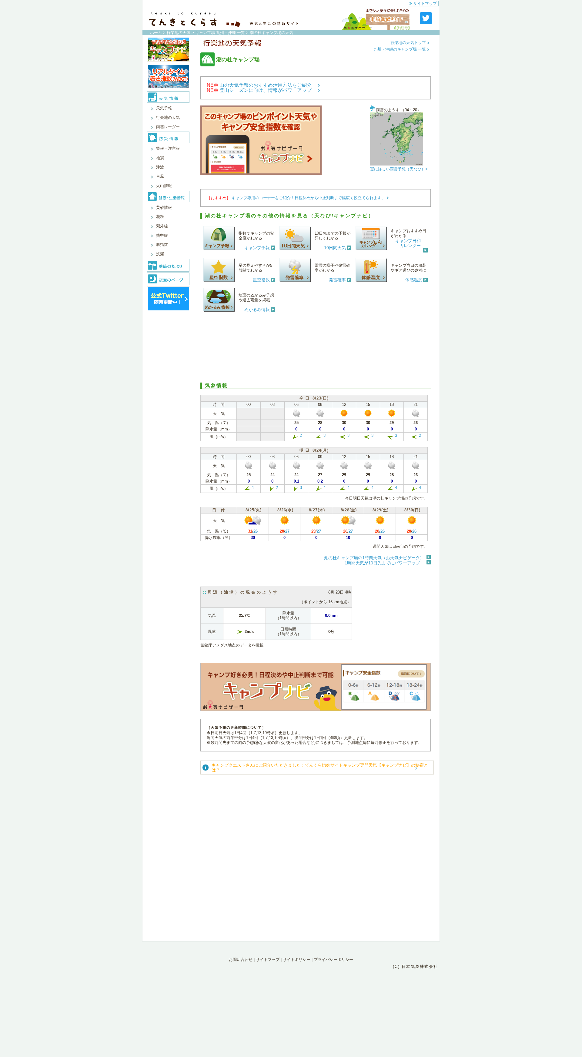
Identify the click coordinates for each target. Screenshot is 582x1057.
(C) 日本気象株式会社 (415, 966)
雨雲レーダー (168, 127)
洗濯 (160, 254)
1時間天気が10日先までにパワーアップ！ (384, 562)
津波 (160, 167)
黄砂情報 (164, 207)
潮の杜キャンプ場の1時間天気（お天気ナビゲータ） (374, 557)
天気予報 (164, 108)
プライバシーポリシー (333, 959)
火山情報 (164, 185)
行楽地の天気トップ (408, 42)
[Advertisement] (315, 346)
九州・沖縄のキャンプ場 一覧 (400, 49)
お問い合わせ (241, 959)
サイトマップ (425, 3)
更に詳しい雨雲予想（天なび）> (399, 169)
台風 (160, 176)
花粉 (160, 216)
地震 (160, 158)
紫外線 (162, 226)
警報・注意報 (168, 148)
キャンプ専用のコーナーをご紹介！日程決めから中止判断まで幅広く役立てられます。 (309, 198)
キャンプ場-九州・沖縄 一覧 (220, 32)
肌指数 (162, 244)
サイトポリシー (296, 959)
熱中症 (162, 235)
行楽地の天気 (178, 32)
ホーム (156, 32)
